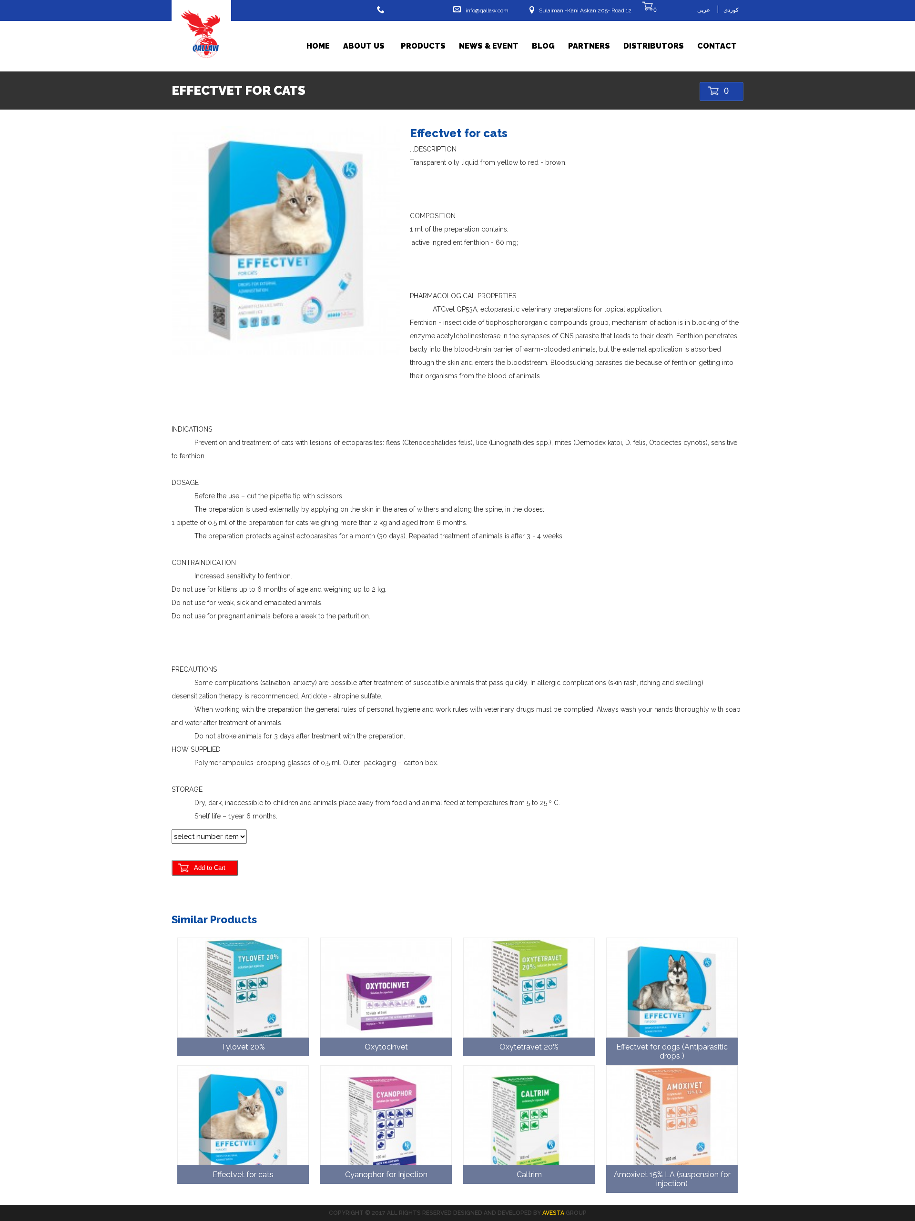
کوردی (731, 10)
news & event (488, 45)
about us (364, 45)
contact (717, 45)
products (423, 45)
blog (543, 45)
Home (318, 45)
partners (589, 45)
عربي (703, 10)
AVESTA (553, 1213)
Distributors (653, 45)
